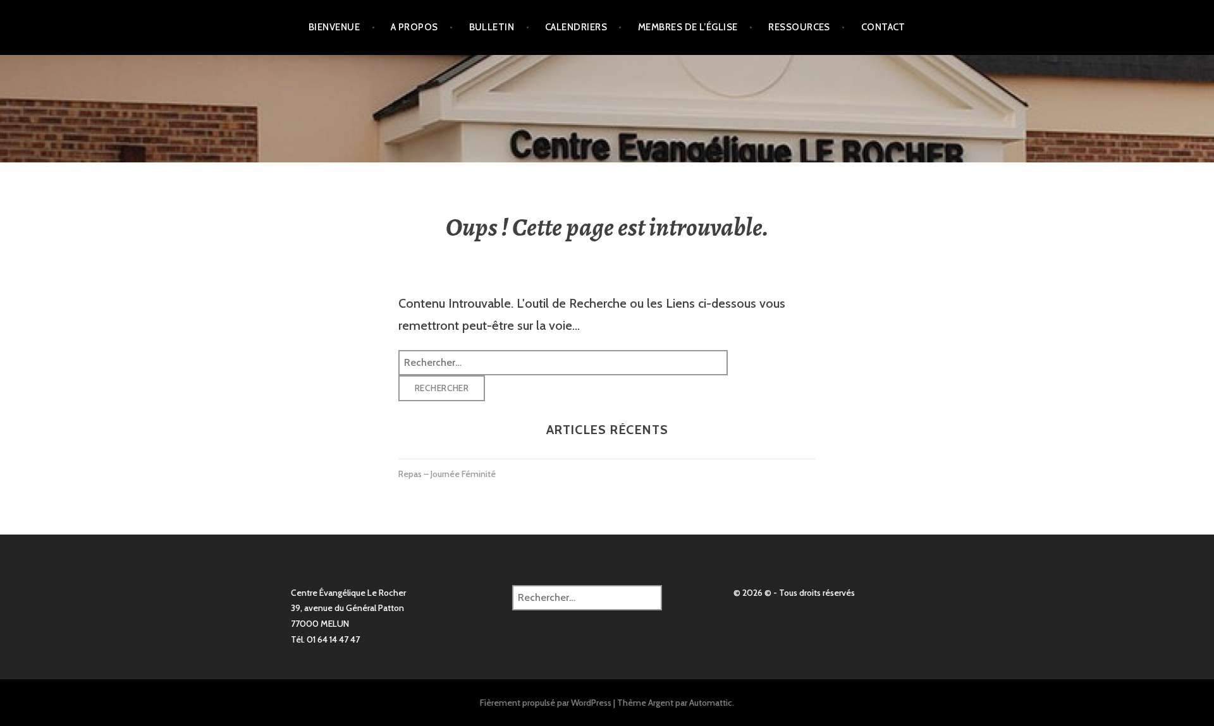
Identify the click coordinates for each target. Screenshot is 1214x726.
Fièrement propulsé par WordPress (545, 702)
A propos (414, 27)
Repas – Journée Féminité (447, 474)
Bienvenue (334, 27)
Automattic (710, 702)
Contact (883, 27)
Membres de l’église (688, 27)
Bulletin (492, 27)
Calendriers (576, 27)
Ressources (799, 27)
